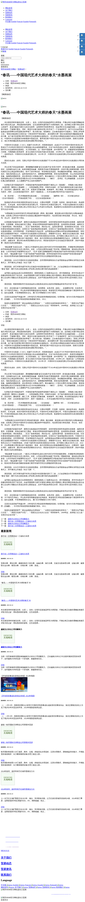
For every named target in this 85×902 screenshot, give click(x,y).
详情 (2, 572)
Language (8, 19)
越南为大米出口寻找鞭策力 (18, 519)
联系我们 (8, 17)
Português (32, 21)
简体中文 (4, 49)
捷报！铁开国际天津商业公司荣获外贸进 (17, 742)
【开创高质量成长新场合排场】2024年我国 (18, 696)
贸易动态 (8, 13)
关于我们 (8, 10)
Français (20, 21)
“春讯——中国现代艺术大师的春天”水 (16, 600)
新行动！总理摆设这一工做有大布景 (22, 521)
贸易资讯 (8, 15)
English (13, 21)
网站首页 (8, 8)
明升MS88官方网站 (8, 69)
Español (26, 21)
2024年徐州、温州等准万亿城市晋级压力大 (18, 789)
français (17, 49)
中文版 (8, 21)
